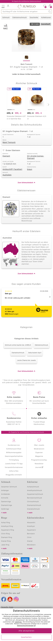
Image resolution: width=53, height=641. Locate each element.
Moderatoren (39, 449)
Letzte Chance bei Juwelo (26, 360)
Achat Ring (5, 522)
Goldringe (5, 509)
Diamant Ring (6, 537)
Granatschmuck (33, 509)
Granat (30, 541)
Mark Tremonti (9, 142)
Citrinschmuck (33, 501)
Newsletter (39, 464)
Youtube (10, 599)
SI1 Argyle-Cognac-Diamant (35, 157)
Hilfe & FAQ (13, 471)
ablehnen (18, 622)
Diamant (6, 156)
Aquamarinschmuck (35, 494)
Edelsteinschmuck (20, 17)
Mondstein (31, 545)
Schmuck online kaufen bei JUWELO (18, 345)
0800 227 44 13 (14, 424)
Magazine (39, 456)
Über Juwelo (39, 445)
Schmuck (5, 17)
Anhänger (5, 490)
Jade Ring (5, 545)
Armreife (4, 498)
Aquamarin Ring (7, 530)
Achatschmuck (33, 487)
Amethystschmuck (34, 490)
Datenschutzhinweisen (25, 626)
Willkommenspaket (13, 452)
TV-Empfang (14, 460)
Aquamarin (31, 530)
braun (29, 169)
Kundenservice (14, 445)
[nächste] (48, 104)
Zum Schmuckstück (25, 183)
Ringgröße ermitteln (14, 475)
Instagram (16, 599)
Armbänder (5, 494)
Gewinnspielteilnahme (14, 456)
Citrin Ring (5, 534)
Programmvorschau (39, 460)
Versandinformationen (14, 467)
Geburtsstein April (34, 353)
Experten (39, 452)
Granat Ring (6, 541)
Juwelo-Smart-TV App (14, 464)
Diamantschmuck (18, 353)
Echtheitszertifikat (13, 449)
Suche (50, 12)
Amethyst (31, 526)
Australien (7, 175)
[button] (3, 6)
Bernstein (31, 534)
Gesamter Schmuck (9, 487)
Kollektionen (46, 17)
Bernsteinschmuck (34, 498)
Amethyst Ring (7, 526)
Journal (38, 467)
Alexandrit (31, 522)
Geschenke (34, 17)
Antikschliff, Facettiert (12, 169)
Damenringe (6, 501)
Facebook (3, 599)
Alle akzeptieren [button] (26, 631)
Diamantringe (6, 505)
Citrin (29, 537)
